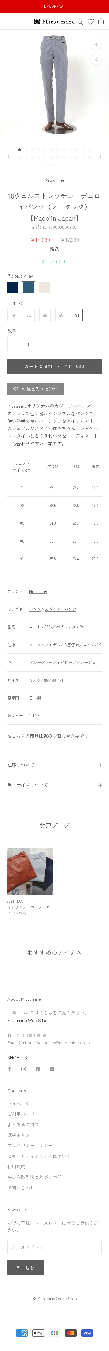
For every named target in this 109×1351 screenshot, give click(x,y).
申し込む (25, 1267)
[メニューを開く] (8, 21)
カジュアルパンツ (60, 609)
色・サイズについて (27, 785)
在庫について (21, 765)
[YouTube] (52, 1068)
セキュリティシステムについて (39, 1156)
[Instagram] (23, 1068)
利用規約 (16, 1166)
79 (13, 315)
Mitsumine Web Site (26, 1020)
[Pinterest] (38, 1068)
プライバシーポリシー (30, 1145)
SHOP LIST (18, 1057)
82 (28, 315)
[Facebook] (9, 1068)
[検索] (80, 21)
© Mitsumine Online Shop (54, 1298)
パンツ (35, 609)
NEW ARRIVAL (54, 6)
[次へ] (101, 156)
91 (77, 315)
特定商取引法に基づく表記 (34, 1177)
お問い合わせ (21, 1187)
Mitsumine (54, 180)
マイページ (18, 1103)
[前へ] (8, 156)
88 (61, 315)
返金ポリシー (21, 1135)
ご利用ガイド (21, 1114)
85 (45, 315)
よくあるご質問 (23, 1124)
